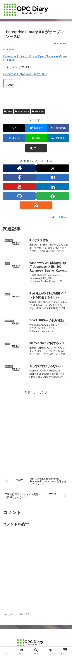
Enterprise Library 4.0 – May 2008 (25, 74)
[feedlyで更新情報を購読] (52, 196)
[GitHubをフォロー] (19, 196)
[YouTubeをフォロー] (19, 186)
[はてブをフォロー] (52, 177)
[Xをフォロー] (52, 168)
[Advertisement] (36, 431)
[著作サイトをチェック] (19, 168)
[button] (36, 148)
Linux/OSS (23, 111)
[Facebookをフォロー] (19, 177)
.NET (9, 111)
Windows (39, 111)
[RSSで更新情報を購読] (36, 205)
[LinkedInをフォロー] (52, 186)
